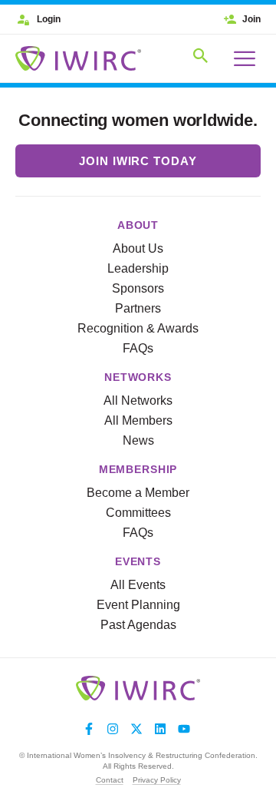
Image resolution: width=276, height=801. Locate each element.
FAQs (138, 348)
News (138, 440)
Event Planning (138, 604)
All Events (138, 584)
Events (138, 561)
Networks (138, 377)
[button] (201, 58)
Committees (138, 512)
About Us (138, 248)
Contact (109, 780)
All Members (138, 420)
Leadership (138, 268)
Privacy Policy (157, 780)
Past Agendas (138, 624)
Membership (138, 469)
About (138, 225)
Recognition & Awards (138, 328)
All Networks (138, 400)
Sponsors (138, 288)
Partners (138, 308)
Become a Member (138, 492)
